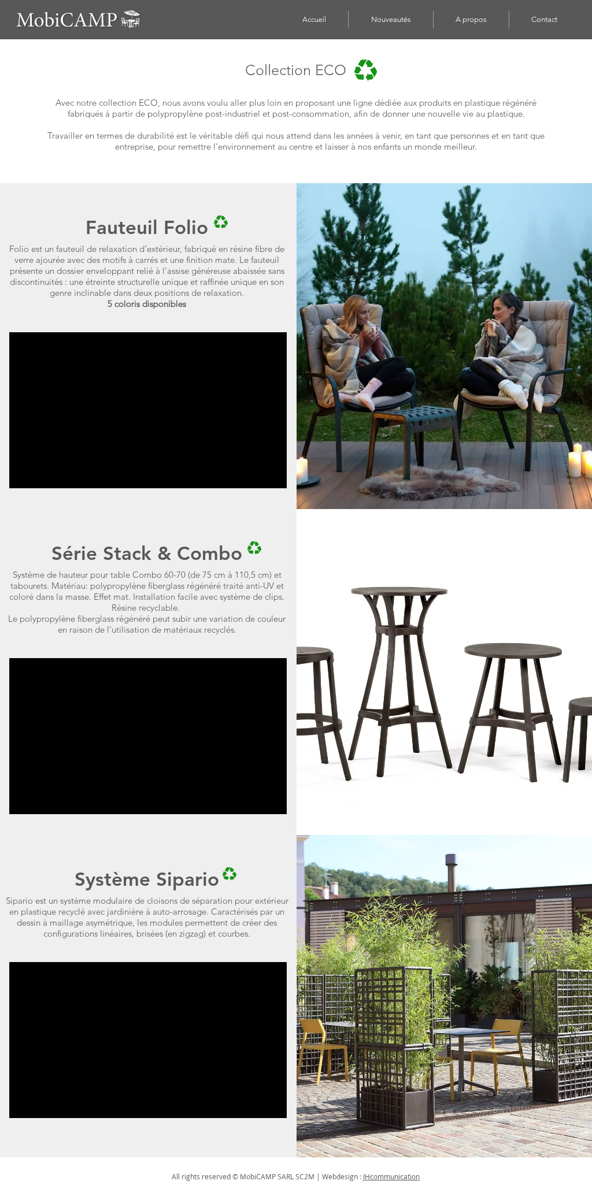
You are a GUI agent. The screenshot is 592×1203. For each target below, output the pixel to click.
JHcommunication (391, 1176)
